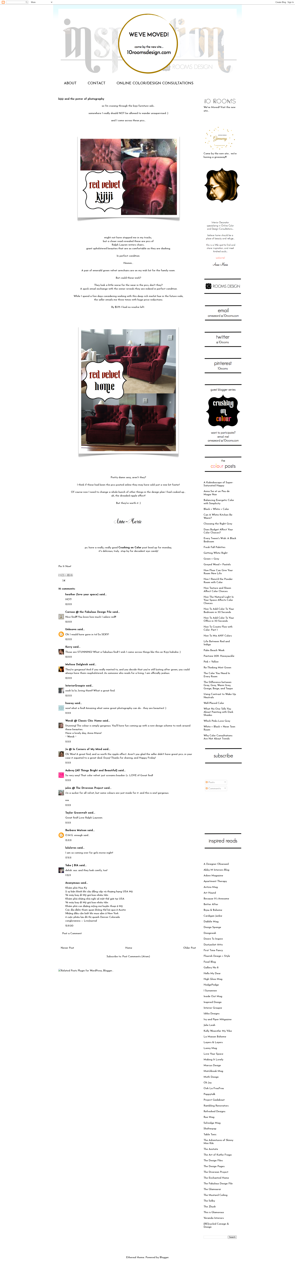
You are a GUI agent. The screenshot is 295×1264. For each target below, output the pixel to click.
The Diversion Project (216, 1172)
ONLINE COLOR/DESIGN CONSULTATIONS (155, 83)
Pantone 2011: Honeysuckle (219, 656)
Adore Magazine (213, 875)
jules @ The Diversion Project (84, 788)
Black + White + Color (216, 509)
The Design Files (213, 1160)
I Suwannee (210, 990)
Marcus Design (212, 1065)
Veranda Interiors (214, 1218)
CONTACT (96, 83)
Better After (211, 904)
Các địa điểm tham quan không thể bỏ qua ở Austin (95, 910)
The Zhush (210, 1206)
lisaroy (69, 703)
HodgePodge (211, 985)
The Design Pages (214, 1166)
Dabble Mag (211, 921)
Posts (211, 782)
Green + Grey (211, 559)
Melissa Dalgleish (76, 664)
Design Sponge (212, 927)
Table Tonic (210, 1134)
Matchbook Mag (213, 1071)
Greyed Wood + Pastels (217, 564)
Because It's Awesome (216, 898)
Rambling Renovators (216, 1105)
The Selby (209, 1201)
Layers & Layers (213, 1042)
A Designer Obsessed (216, 864)
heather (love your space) (81, 594)
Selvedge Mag (212, 1123)
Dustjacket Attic (213, 944)
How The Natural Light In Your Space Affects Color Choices (219, 600)
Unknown (71, 629)
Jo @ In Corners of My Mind (83, 749)
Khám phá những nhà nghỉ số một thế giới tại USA (94, 899)
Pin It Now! (64, 566)
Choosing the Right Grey (218, 523)
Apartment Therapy (215, 881)
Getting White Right (216, 553)
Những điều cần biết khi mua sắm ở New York (91, 913)
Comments (214, 788)
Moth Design (211, 1077)
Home (128, 948)
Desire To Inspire (213, 939)
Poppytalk (209, 1094)
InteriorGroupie (75, 685)
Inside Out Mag (213, 996)
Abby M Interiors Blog (216, 870)
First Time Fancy (213, 950)
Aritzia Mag (211, 887)
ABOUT (70, 83)
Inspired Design (213, 1002)
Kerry (68, 647)
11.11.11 (68, 713)
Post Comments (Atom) (136, 956)
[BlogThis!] (62, 575)
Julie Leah (209, 1025)
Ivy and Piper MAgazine (218, 1019)
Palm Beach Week (214, 650)
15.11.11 (68, 840)
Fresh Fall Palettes (214, 547)
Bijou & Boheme (213, 910)
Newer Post (67, 948)
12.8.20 (69, 925)
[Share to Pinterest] (71, 575)
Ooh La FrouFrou (214, 1088)
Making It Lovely (213, 1059)
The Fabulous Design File (218, 1183)
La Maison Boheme (215, 1036)
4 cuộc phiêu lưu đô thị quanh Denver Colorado (92, 917)
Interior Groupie (213, 1008)
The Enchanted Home (216, 1178)
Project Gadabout (214, 1100)
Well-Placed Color (214, 703)
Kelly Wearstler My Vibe (218, 1031)
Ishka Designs (211, 1013)
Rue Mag (209, 1117)
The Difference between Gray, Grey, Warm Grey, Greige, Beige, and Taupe (218, 685)
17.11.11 (68, 857)
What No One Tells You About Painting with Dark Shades (218, 712)
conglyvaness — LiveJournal (81, 921)
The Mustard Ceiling (215, 1195)
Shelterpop (210, 1128)
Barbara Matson (76, 830)
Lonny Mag (210, 1048)
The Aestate (211, 1149)
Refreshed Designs (214, 1111)
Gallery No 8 (211, 967)
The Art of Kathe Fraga (218, 1155)
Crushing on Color (129, 547)
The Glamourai (212, 1189)
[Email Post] (63, 580)
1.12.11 (68, 875)
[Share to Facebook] (68, 575)
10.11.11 (68, 604)
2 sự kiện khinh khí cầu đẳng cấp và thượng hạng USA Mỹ (99, 891)
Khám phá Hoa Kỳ (76, 888)
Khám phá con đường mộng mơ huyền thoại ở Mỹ (94, 906)
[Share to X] (65, 575)
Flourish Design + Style (217, 956)
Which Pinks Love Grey (217, 721)
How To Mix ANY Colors (218, 635)
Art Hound (210, 893)
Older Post (189, 948)
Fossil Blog (210, 962)
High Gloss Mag (213, 979)
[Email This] (59, 575)
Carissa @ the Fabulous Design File (88, 612)
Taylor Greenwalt (76, 813)
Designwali (210, 933)
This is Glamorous (214, 1212)
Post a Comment (72, 933)
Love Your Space (213, 1054)
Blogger (164, 1257)
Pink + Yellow (211, 661)
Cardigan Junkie (213, 916)
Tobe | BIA (71, 865)
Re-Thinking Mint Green (217, 667)
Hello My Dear (212, 973)
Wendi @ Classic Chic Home (83, 721)
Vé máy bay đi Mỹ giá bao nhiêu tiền (86, 895)
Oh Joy (208, 1082)
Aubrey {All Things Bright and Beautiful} (91, 770)
